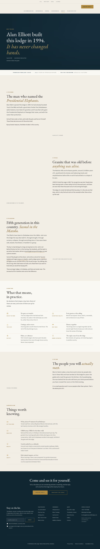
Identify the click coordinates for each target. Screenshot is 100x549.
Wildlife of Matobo (56, 520)
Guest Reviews (70, 515)
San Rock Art (55, 515)
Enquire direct (87, 6)
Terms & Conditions (79, 544)
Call (41, 1)
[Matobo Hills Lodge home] (11, 544)
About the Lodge (71, 509)
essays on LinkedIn (22, 259)
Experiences (39, 11)
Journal (58, 1)
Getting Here (41, 515)
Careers (69, 520)
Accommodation (29, 11)
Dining (47, 11)
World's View (55, 517)
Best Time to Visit (42, 517)
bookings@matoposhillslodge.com (35, 251)
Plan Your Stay (71, 11)
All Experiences (56, 509)
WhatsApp (46, 1)
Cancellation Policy (89, 544)
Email (52, 1)
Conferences (55, 11)
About (63, 11)
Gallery (68, 517)
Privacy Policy (70, 544)
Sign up (29, 520)
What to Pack (41, 520)
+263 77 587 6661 (85, 509)
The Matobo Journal (71, 512)
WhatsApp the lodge (58, 492)
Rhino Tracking (55, 512)
